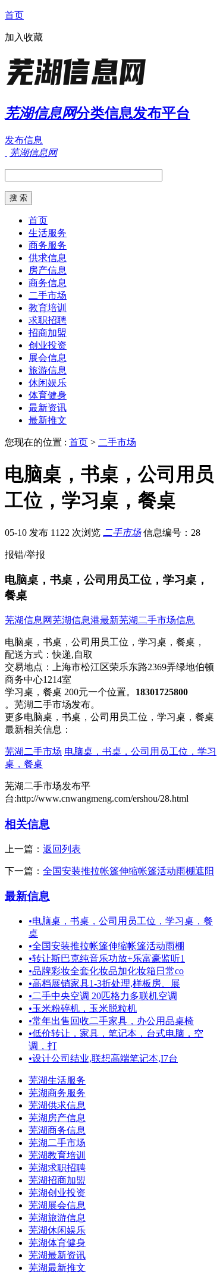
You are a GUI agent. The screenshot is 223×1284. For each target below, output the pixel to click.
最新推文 (48, 420)
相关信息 (27, 824)
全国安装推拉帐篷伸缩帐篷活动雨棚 (106, 946)
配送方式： (28, 654)
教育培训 (48, 308)
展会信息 (48, 358)
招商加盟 (48, 333)
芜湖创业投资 (57, 1193)
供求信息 (48, 258)
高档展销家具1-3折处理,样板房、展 (104, 983)
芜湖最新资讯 (57, 1255)
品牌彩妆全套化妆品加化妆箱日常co (106, 971)
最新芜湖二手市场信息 (147, 620)
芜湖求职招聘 (57, 1168)
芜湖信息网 (28, 620)
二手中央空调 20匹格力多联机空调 (103, 996)
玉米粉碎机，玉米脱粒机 (83, 1008)
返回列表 (62, 849)
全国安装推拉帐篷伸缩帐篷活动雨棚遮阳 (128, 871)
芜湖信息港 (76, 620)
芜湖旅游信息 (57, 1218)
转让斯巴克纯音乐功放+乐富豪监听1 (107, 958)
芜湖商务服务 (57, 1093)
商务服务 (48, 245)
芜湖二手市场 (33, 751)
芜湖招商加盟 (57, 1180)
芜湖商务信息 (57, 1130)
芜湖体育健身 (57, 1243)
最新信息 (27, 896)
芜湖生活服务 (57, 1080)
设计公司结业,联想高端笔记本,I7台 (103, 1058)
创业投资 (48, 345)
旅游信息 (48, 370)
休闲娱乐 (48, 383)
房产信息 (48, 270)
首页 (14, 15)
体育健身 (48, 395)
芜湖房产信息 (57, 1118)
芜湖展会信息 (57, 1205)
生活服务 (48, 233)
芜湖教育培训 (57, 1155)
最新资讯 (48, 408)
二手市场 (48, 295)
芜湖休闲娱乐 (57, 1230)
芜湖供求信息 (57, 1105)
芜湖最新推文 (57, 1268)
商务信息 (48, 283)
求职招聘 (48, 320)
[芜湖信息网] (79, 86)
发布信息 (24, 140)
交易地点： (28, 667)
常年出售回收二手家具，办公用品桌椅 (111, 1021)
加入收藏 (24, 37)
